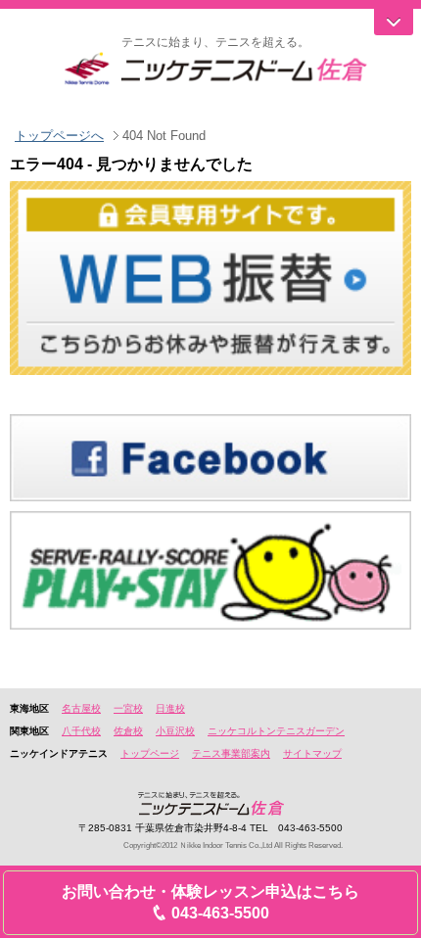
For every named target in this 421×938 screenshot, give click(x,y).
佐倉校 (128, 731)
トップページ (149, 753)
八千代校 (81, 731)
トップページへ (59, 135)
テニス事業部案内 (231, 753)
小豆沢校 (175, 731)
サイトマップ (312, 753)
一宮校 (128, 708)
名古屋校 (81, 708)
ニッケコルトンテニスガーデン (276, 731)
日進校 (170, 708)
